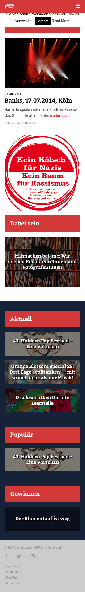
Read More (61, 21)
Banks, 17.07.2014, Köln (38, 101)
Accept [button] (43, 21)
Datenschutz (13, 572)
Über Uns (11, 577)
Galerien (10, 123)
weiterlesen (59, 115)
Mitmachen (12, 583)
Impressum (12, 566)
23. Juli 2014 (13, 94)
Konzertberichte (26, 123)
